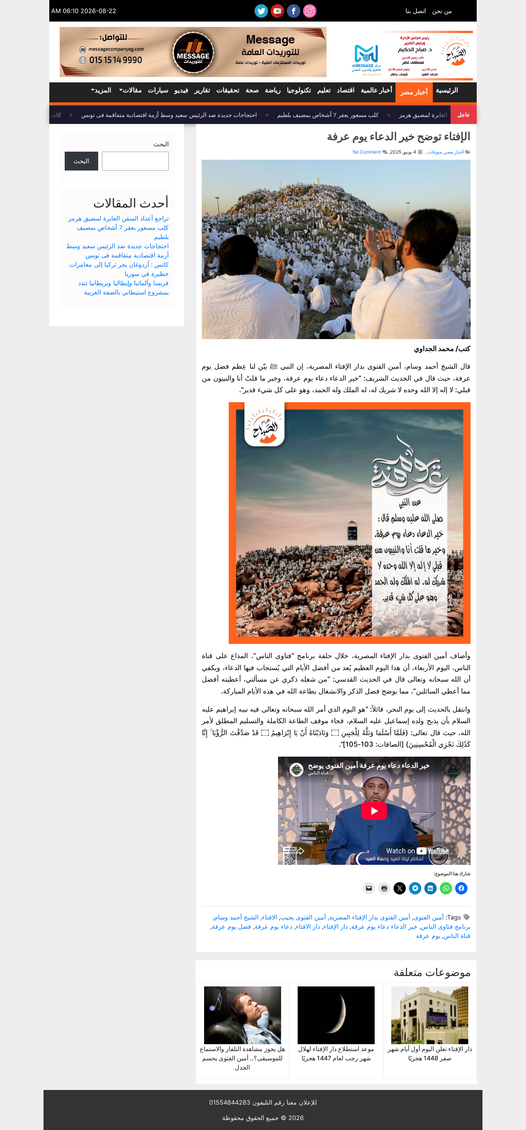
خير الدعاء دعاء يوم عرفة (384, 926)
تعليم (324, 90)
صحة (252, 90)
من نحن (442, 11)
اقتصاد (346, 90)
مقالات (132, 90)
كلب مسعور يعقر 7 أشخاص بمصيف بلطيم (335, 115)
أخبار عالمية (376, 90)
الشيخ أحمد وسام (236, 917)
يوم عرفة (428, 935)
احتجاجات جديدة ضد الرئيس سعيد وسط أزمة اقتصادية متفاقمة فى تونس (177, 115)
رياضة (273, 90)
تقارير (202, 90)
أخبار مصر (414, 92)
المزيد (103, 90)
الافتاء (269, 917)
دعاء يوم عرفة (273, 926)
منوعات (434, 152)
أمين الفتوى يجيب (303, 917)
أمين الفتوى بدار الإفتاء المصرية (369, 917)
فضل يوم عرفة (231, 926)
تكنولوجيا (299, 90)
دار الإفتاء (335, 926)
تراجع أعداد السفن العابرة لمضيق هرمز (118, 218)
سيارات (158, 90)
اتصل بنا (415, 11)
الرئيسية (447, 90)
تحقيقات (228, 90)
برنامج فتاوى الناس (446, 926)
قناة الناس (457, 935)
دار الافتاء (308, 926)
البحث (161, 144)
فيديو (181, 90)
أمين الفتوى (429, 917)
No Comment (367, 152)
